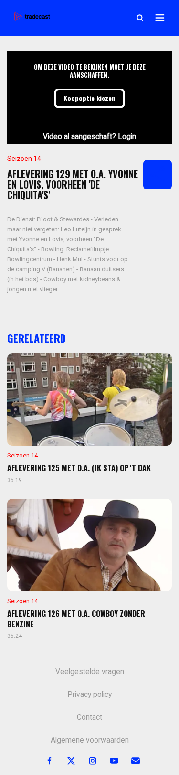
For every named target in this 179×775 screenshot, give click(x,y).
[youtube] (108, 761)
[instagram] (87, 761)
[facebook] (44, 761)
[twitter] (65, 761)
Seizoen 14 (24, 158)
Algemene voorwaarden (90, 740)
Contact (89, 717)
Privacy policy (89, 694)
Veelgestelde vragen (89, 671)
